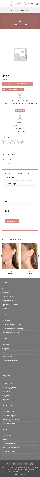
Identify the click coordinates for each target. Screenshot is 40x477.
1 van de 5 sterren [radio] (5, 180)
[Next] (38, 260)
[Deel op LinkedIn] (22, 142)
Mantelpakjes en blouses (10, 420)
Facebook (5, 345)
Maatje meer (6, 396)
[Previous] (1, 260)
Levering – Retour (8, 297)
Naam (7, 201)
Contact (4, 309)
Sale (3, 455)
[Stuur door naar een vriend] (14, 142)
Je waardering (10, 177)
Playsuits (5, 440)
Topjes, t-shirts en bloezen (11, 447)
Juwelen (23, 25)
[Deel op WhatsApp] (3, 142)
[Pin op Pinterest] (18, 142)
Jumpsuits (5, 400)
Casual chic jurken (8, 411)
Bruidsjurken (6, 392)
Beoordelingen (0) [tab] (8, 154)
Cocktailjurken (7, 384)
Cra (30, 271)
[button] (3, 3)
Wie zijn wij (6, 289)
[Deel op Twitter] (11, 142)
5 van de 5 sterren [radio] (29, 180)
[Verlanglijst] (32, 3)
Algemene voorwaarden (10, 305)
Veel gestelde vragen (9, 301)
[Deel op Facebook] (7, 142)
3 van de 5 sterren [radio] (14, 180)
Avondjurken (6, 380)
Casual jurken (6, 436)
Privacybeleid (6, 321)
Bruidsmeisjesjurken (9, 388)
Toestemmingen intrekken (11, 332)
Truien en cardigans (8, 451)
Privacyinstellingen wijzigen (11, 325)
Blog (3, 352)
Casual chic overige (8, 423)
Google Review (7, 356)
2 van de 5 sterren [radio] (9, 180)
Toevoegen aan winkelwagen (17, 84)
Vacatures (5, 293)
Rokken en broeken (8, 443)
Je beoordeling (10, 184)
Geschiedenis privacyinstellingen (13, 329)
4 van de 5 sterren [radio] (21, 180)
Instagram (5, 349)
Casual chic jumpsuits (9, 416)
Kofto (10, 271)
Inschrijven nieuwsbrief (10, 360)
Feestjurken (6, 376)
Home (15, 25)
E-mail (7, 211)
